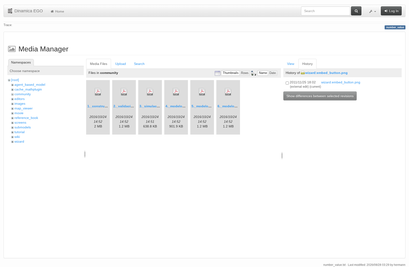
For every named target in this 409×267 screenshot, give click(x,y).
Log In (393, 11)
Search (139, 64)
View (290, 64)
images (19, 103)
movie (18, 113)
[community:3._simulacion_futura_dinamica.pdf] (150, 92)
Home (59, 11)
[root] (15, 80)
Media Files (98, 64)
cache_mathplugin (28, 89)
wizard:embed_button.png (326, 73)
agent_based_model (29, 84)
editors (19, 99)
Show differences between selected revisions (320, 96)
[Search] (356, 10)
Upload (120, 64)
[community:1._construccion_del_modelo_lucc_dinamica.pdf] (98, 92)
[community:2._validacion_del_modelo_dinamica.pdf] (124, 92)
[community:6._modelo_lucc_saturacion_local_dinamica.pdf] (228, 92)
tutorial (19, 132)
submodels (22, 127)
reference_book (26, 118)
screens (20, 122)
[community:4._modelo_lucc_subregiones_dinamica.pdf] (176, 92)
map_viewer (23, 108)
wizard (19, 141)
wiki (17, 137)
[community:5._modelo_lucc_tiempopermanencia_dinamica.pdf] (202, 92)
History (307, 64)
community (22, 94)
